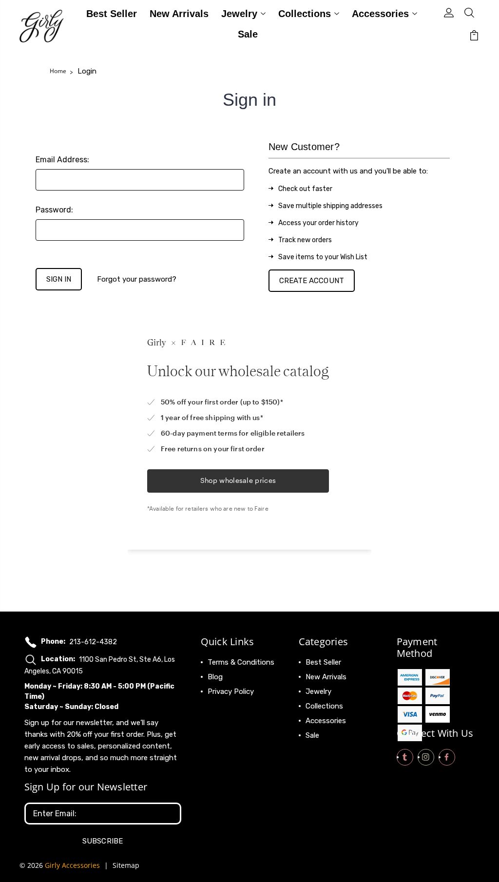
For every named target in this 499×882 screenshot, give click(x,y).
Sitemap (126, 865)
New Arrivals (179, 14)
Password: (54, 209)
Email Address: (62, 159)
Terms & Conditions (241, 662)
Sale (248, 34)
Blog (215, 676)
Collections (304, 14)
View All (319, 750)
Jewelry (239, 14)
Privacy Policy (231, 691)
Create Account (311, 280)
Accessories (380, 14)
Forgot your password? (136, 279)
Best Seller (111, 14)
